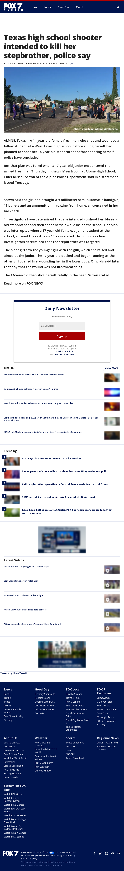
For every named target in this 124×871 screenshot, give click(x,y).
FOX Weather (42, 766)
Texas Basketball (75, 758)
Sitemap (8, 720)
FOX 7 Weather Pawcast (43, 744)
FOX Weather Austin (76, 709)
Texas (7, 701)
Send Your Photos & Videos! (45, 758)
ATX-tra (101, 724)
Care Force (102, 713)
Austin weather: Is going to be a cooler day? (26, 566)
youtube (112, 853)
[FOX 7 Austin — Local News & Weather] (14, 7)
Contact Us (10, 746)
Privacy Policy (65, 351)
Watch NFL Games (14, 794)
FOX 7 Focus (103, 705)
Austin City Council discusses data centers (25, 609)
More (79, 7)
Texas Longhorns (75, 742)
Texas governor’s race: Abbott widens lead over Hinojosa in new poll (64, 471)
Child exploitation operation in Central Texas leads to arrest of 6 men (65, 484)
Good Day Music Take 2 (77, 721)
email (118, 853)
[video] (112, 569)
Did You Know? (43, 770)
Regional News (108, 738)
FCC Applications (12, 773)
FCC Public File (11, 769)
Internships (9, 761)
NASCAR (70, 754)
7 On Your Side (104, 701)
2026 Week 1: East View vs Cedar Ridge (23, 595)
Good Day (42, 689)
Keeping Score (42, 697)
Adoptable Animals (44, 709)
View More (112, 368)
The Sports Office (75, 705)
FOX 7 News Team (14, 754)
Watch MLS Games (14, 836)
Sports (70, 738)
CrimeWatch (103, 697)
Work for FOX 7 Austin (15, 758)
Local (7, 693)
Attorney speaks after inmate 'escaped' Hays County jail (32, 624)
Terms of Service (64, 354)
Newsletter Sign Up (14, 750)
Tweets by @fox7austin (14, 673)
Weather (41, 738)
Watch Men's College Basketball (15, 821)
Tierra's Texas (73, 697)
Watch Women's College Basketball (13, 827)
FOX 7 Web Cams (44, 762)
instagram (106, 853)
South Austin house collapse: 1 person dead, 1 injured (31, 388)
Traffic (7, 697)
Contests (39, 713)
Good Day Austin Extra (75, 715)
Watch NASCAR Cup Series (14, 810)
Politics (7, 705)
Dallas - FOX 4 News (107, 742)
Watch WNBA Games (15, 832)
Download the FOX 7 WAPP (46, 751)
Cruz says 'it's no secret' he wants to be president (53, 458)
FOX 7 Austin (9, 63)
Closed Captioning (13, 765)
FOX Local (73, 689)
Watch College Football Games (12, 799)
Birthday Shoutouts (45, 693)
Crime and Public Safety (12, 711)
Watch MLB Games (14, 804)
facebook (94, 853)
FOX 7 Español (73, 701)
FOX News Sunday (13, 716)
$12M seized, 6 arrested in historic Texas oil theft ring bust (58, 497)
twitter (100, 853)
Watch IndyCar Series (15, 815)
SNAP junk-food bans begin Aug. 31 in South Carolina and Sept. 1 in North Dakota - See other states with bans (51, 419)
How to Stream (74, 693)
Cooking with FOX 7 (45, 701)
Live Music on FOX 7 (45, 705)
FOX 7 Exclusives (104, 691)
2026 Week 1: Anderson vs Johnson (21, 580)
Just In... (9, 368)
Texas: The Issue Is (107, 709)
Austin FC (71, 746)
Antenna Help (11, 777)
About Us (10, 738)
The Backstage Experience (74, 728)
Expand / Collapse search (118, 7)
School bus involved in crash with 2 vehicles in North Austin (34, 374)
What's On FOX (12, 742)
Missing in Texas (105, 717)
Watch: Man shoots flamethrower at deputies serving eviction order (38, 403)
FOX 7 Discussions (106, 721)
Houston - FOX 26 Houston (106, 748)
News (20, 63)
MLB (68, 750)
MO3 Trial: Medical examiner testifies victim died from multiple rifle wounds (43, 432)
